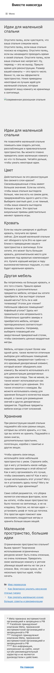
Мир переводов (17, 584)
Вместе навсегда (27, 5)
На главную (27, 667)
